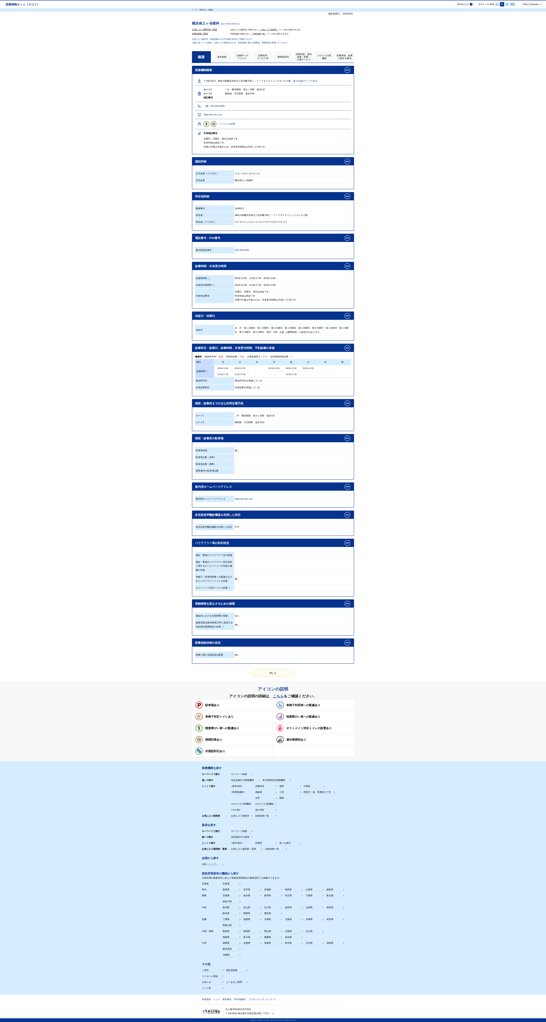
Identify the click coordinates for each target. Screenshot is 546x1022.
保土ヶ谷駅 (258, 415)
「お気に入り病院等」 (269, 30)
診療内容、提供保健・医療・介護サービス (304, 57)
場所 (281, 786)
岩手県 (246, 889)
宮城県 (267, 889)
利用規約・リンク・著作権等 (216, 999)
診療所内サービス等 (262, 56)
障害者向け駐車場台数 (207, 471)
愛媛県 (267, 937)
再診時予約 (201, 380)
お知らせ (206, 982)
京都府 (267, 919)
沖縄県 (226, 955)
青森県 (226, 889)
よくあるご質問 (234, 982)
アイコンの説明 (227, 124)
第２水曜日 (277, 328)
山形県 (309, 889)
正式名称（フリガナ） (207, 173)
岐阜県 (226, 913)
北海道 (226, 883)
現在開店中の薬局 (240, 837)
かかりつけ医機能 (324, 56)
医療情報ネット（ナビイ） (23, 4)
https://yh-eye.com (213, 114)
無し (237, 450)
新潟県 (226, 907)
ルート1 (200, 415)
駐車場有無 (201, 450)
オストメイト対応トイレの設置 (212, 588)
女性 (257, 798)
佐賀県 (246, 943)
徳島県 (226, 937)
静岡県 (246, 913)
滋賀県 (246, 919)
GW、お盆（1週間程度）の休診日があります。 (297, 332)
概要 (201, 57)
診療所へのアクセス (242, 56)
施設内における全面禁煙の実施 (212, 616)
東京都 (329, 895)
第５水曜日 (245, 332)
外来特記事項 (202, 296)
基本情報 (221, 57)
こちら (278, 696)
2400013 (239, 208)
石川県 (267, 907)
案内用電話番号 (204, 250)
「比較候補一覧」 (259, 34)
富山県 (246, 907)
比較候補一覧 (262, 816)
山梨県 (309, 907)
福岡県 (226, 943)
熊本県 (288, 943)
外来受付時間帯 (204, 285)
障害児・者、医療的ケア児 (317, 792)
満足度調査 (231, 970)
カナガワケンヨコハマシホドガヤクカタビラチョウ (261, 222)
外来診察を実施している (247, 387)
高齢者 (258, 792)
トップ (194, 10)
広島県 (288, 931)
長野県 (329, 907)
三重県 (226, 919)
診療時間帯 (201, 278)
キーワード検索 (239, 774)
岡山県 (267, 931)
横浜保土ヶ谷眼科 (244, 180)
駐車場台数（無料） (206, 464)
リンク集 (206, 988)
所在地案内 (240, 999)
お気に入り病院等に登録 (204, 29)
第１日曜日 (263, 328)
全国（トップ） (210, 864)
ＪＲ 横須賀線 (243, 415)
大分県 (309, 943)
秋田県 (288, 889)
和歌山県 (227, 925)
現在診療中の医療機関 (242, 780)
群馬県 (267, 895)
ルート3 (200, 422)
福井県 (288, 907)
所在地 (199, 215)
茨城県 (226, 895)
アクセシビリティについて (262, 999)
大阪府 (288, 919)
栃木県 (246, 895)
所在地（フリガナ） (206, 222)
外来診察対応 (202, 387)
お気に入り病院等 (240, 816)
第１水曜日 (249, 328)
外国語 (307, 786)
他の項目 (259, 810)
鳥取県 (226, 931)
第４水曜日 (331, 328)
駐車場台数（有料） (206, 457)
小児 (281, 792)
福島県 (329, 889)
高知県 (288, 937)
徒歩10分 (260, 422)
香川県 (246, 937)
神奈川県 (227, 901)
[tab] (201, 57)
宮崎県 (329, 943)
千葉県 (309, 895)
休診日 (199, 330)
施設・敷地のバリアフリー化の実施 (214, 555)
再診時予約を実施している (248, 380)
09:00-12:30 (241, 278)
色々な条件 (285, 843)
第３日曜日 (317, 328)
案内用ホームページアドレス (210, 499)
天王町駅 (248, 422)
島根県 (246, 931)
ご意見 (205, 970)
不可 (237, 527)
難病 (281, 798)
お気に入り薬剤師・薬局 (243, 849)
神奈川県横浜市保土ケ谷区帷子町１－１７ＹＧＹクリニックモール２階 (271, 215)
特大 (513, 4)
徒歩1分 (271, 415)
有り (237, 616)
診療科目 (259, 786)
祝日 (269, 332)
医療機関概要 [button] (203, 70)
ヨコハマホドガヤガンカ (247, 173)
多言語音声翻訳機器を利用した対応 (214, 527)
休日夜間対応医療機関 (273, 780)
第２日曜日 (290, 328)
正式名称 (200, 180)
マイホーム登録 (210, 976)
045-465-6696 (217, 106)
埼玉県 (288, 895)
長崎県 (267, 943)
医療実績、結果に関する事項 (345, 56)
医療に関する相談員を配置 (209, 655)
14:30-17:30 (255, 278)
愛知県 (267, 913)
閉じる (273, 673)
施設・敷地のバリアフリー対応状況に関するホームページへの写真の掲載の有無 (214, 566)
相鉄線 (238, 422)
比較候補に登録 (200, 34)
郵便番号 (200, 208)
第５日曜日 (258, 332)
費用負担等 (283, 57)
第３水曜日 (304, 328)
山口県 (309, 931)
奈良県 (329, 919)
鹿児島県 (227, 949)
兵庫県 (309, 919)
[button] (532, 4)
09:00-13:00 (269, 278)
